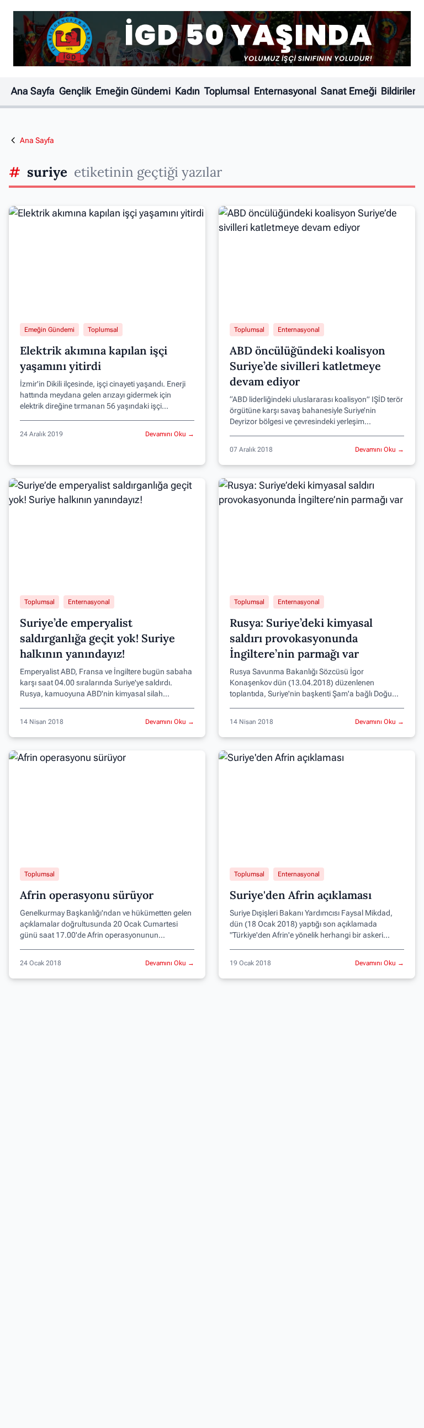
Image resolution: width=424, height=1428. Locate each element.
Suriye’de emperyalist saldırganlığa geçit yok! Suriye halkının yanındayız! (97, 638)
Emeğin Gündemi (133, 91)
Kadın (187, 91)
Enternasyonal (285, 91)
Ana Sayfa (33, 91)
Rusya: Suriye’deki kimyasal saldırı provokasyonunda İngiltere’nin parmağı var (301, 638)
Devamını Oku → (169, 434)
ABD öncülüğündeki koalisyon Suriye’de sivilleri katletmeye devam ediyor (307, 365)
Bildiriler (398, 91)
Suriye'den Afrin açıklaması (301, 895)
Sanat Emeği (349, 91)
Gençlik (75, 91)
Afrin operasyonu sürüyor (86, 895)
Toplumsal (227, 91)
